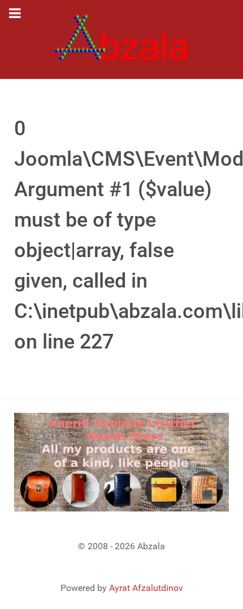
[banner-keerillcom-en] (121, 461)
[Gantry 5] (121, 39)
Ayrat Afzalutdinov (146, 587)
